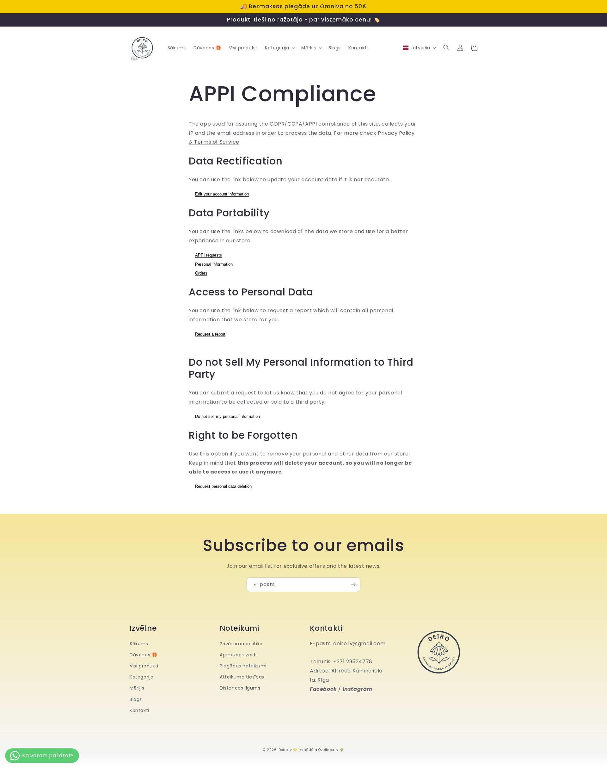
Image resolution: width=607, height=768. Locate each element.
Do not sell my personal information (227, 416)
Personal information (214, 264)
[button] (279, 47)
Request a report (210, 334)
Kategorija (142, 677)
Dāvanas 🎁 (143, 655)
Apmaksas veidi (238, 655)
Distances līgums (240, 688)
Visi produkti (144, 666)
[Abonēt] (353, 584)
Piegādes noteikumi (243, 666)
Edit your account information (222, 194)
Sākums (139, 644)
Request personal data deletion (223, 486)
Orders (201, 273)
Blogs (136, 699)
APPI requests (208, 255)
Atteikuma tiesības (242, 677)
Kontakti (139, 710)
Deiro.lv (285, 749)
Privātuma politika (241, 644)
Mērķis (137, 688)
